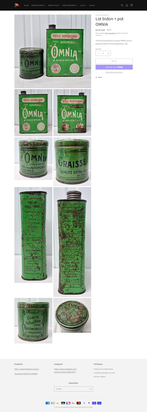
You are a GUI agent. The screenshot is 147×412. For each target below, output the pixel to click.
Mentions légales (100, 377)
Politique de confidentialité (103, 369)
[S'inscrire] (90, 388)
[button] (38, 5)
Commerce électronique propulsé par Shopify (81, 407)
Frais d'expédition (110, 33)
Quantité (98, 49)
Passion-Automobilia (64, 407)
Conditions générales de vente (104, 373)
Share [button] (100, 77)
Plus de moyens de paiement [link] (114, 72)
